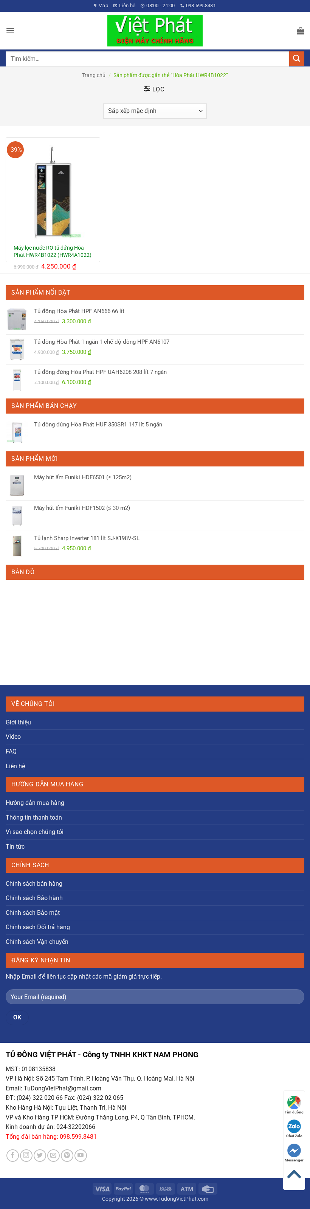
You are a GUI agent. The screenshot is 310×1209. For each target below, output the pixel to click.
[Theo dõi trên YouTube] (80, 1155)
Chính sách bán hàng (34, 883)
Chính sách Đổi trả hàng (38, 927)
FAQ (11, 751)
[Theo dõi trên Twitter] (40, 1155)
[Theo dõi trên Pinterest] (67, 1155)
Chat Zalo (294, 1136)
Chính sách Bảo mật (33, 912)
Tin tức (15, 846)
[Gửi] (296, 58)
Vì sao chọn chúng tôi (35, 831)
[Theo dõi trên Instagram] (26, 1155)
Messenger (294, 1160)
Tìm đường (294, 1112)
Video (13, 736)
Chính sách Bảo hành (34, 898)
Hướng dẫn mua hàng (35, 802)
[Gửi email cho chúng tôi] (53, 1155)
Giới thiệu (18, 722)
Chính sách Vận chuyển (37, 941)
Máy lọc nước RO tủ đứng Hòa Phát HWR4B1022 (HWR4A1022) (52, 251)
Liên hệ (15, 766)
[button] (10, 30)
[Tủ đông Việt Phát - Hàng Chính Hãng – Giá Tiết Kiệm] (155, 30)
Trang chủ (93, 75)
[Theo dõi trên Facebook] (12, 1155)
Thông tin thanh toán (34, 817)
